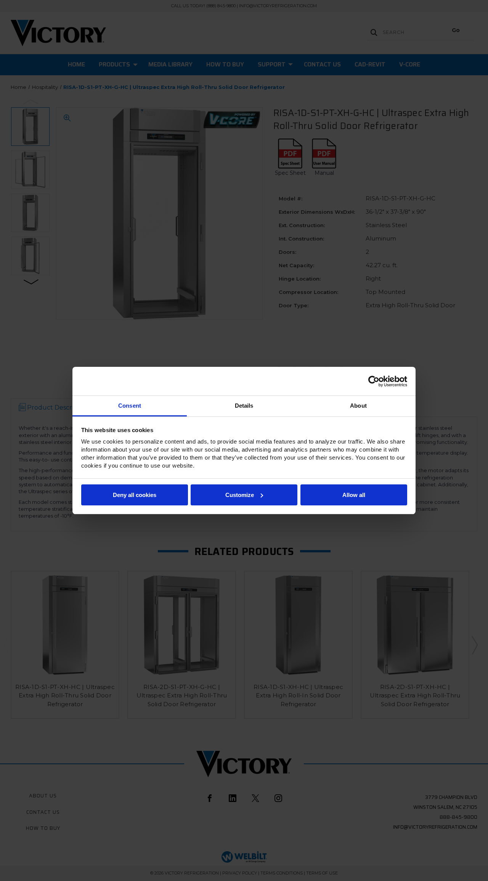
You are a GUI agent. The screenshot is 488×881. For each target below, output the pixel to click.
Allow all (353, 495)
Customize (239, 495)
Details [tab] (244, 405)
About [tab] (358, 405)
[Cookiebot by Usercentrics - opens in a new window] (373, 381)
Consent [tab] (129, 405)
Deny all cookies (134, 495)
